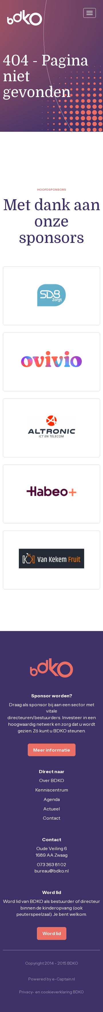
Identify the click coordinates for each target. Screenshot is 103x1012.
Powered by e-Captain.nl (51, 979)
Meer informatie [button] (51, 750)
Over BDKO (51, 780)
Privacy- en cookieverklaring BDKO (51, 991)
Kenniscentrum (51, 790)
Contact (51, 818)
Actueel (51, 809)
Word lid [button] (51, 933)
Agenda (51, 799)
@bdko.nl (51, 871)
